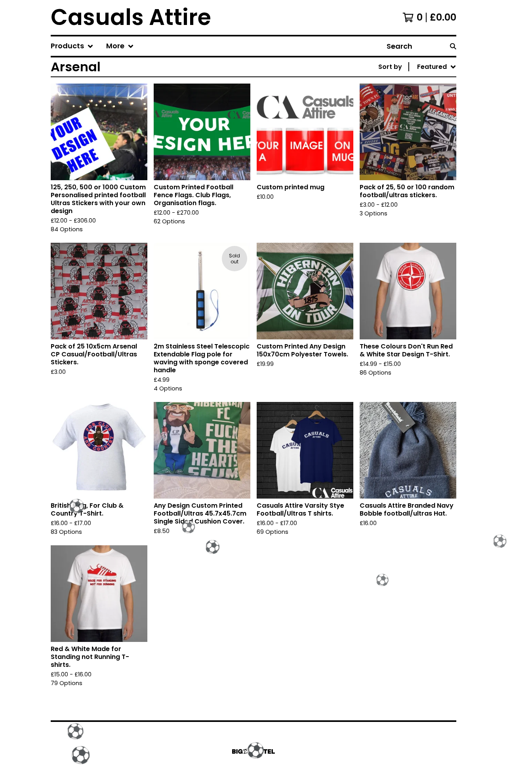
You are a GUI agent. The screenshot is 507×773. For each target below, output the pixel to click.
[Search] (453, 46)
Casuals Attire (131, 17)
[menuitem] (72, 46)
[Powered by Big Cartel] (253, 751)
